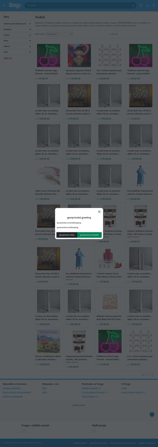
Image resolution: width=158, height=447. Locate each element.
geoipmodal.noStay (66, 235)
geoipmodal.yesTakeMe (89, 235)
